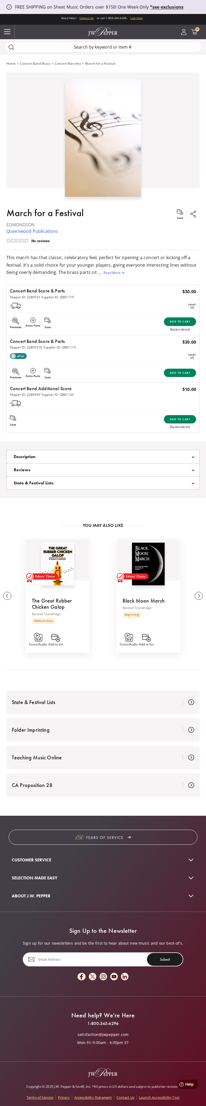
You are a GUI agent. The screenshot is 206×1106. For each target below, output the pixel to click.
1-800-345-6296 (103, 1023)
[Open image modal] (102, 140)
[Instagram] (103, 977)
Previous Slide (7, 596)
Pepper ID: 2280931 (25, 297)
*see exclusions (166, 7)
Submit (165, 959)
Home (11, 63)
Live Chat (136, 18)
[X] (92, 977)
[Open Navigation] (7, 32)
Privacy (64, 1097)
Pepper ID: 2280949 (25, 394)
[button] (103, 136)
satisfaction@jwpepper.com (103, 1034)
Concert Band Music (35, 63)
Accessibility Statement (93, 1097)
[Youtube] (114, 977)
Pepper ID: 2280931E (26, 347)
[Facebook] (82, 977)
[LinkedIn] (124, 977)
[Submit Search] (11, 47)
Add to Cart (180, 321)
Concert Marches (68, 63)
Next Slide (199, 596)
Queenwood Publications (32, 231)
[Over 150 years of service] (103, 837)
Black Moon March (144, 600)
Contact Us (86, 18)
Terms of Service (40, 1097)
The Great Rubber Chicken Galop (52, 603)
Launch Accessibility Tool (159, 1097)
